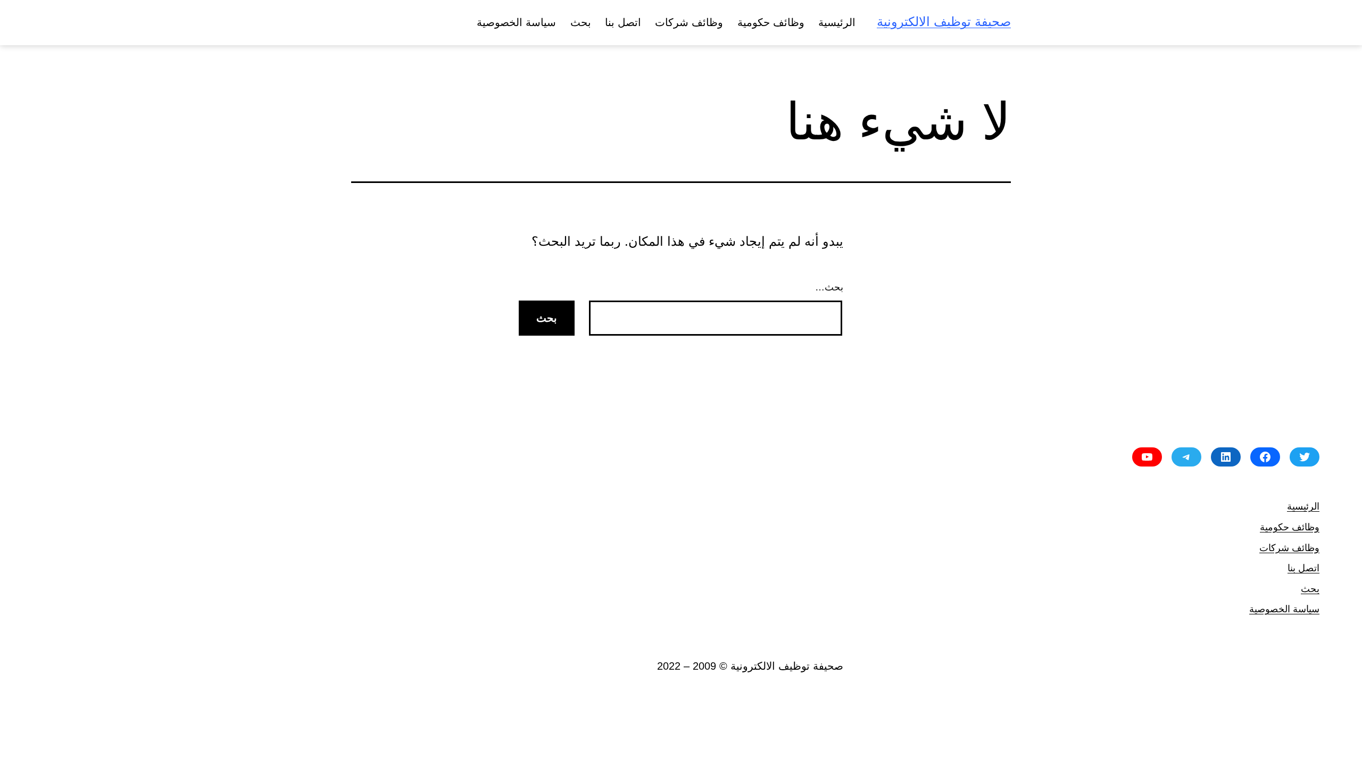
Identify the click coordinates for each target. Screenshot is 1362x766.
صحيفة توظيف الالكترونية (944, 21)
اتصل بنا (623, 22)
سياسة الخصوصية (516, 22)
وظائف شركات (689, 22)
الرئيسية (837, 22)
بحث (580, 22)
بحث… (829, 287)
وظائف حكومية (770, 22)
